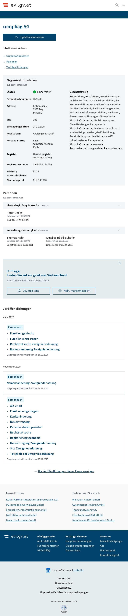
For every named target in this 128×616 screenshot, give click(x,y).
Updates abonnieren (32, 37)
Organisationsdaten (17, 56)
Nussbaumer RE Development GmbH (93, 520)
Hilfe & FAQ (43, 550)
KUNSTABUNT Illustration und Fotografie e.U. (32, 499)
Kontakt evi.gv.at (109, 555)
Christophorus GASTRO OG (87, 515)
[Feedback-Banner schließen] (119, 263)
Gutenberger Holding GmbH (88, 505)
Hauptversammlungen (79, 541)
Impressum (64, 578)
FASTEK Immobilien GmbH (21, 515)
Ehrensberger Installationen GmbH (26, 510)
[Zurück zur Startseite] (17, 5)
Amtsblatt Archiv (47, 541)
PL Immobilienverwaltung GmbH (25, 505)
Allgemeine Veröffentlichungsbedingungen (64, 592)
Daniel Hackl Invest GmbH (21, 520)
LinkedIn (78, 570)
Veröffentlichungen (17, 67)
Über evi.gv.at (107, 550)
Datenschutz (73, 550)
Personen (11, 61)
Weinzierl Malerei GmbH (86, 499)
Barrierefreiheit (64, 583)
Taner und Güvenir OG (84, 510)
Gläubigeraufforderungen (80, 546)
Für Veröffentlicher (48, 546)
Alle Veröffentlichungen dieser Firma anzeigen (66, 471)
